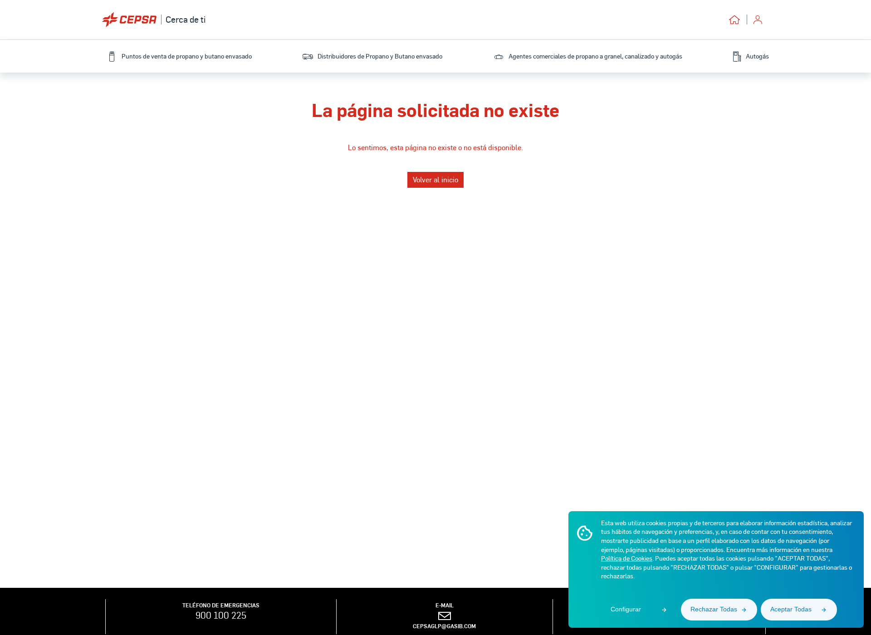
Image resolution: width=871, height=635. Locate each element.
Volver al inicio (435, 179)
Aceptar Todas (791, 609)
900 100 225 (221, 615)
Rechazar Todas (713, 609)
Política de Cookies (626, 558)
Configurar (626, 609)
